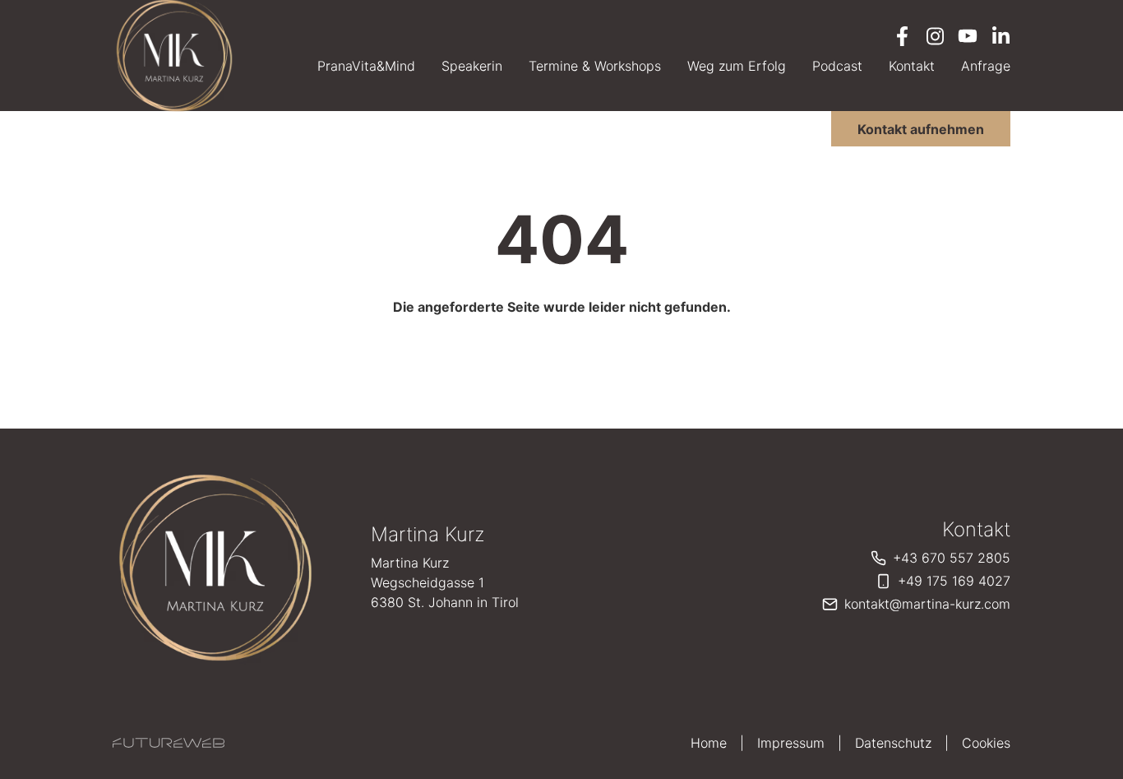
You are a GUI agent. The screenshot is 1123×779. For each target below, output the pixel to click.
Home (709, 743)
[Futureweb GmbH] (168, 743)
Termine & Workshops (595, 66)
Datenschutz (893, 743)
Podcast (837, 66)
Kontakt (912, 66)
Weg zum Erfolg (736, 66)
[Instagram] (935, 36)
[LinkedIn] (1000, 36)
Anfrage (985, 66)
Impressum (791, 743)
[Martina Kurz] (215, 567)
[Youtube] (967, 36)
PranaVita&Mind (366, 66)
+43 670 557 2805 (951, 557)
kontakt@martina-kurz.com (927, 604)
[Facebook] (902, 36)
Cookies (986, 743)
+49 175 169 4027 (954, 581)
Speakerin (471, 66)
